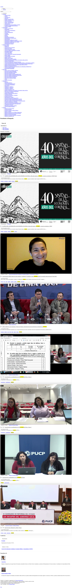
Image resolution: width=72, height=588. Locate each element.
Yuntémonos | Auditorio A (9, 86)
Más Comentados (6, 128)
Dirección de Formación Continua (10, 78)
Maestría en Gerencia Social (9, 108)
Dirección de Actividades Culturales (11, 105)
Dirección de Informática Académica (11, 72)
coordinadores (8, 382)
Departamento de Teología (9, 97)
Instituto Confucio (8, 57)
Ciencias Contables (8, 26)
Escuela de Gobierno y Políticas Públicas (11, 110)
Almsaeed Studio (12, 584)
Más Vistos (4, 127)
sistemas (2, 181)
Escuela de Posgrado (8, 109)
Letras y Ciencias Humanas (9, 21)
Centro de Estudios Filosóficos (10, 47)
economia (5, 231)
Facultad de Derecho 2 (8, 96)
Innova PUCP (7, 85)
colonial (9, 181)
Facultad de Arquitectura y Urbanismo (11, 101)
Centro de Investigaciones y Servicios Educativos (13, 61)
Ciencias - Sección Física (9, 28)
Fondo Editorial (7, 39)
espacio (15, 231)
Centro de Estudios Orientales (10, 67)
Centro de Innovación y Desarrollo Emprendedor (13, 54)
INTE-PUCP (7, 45)
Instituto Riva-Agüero (8, 48)
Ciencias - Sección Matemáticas (10, 30)
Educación (6, 18)
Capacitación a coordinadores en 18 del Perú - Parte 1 (18, 427)
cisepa (2, 281)
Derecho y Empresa (8, 111)
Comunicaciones (7, 17)
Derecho (6, 16)
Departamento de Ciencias (9, 43)
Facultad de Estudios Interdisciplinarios (11, 25)
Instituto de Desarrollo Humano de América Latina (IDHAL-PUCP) (16, 64)
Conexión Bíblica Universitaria (10, 56)
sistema (2, 231)
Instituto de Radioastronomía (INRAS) (11, 93)
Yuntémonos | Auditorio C (9, 88)
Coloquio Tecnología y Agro (9, 89)
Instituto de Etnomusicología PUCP (10, 65)
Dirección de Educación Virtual (10, 73)
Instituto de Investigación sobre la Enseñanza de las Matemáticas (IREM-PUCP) (18, 66)
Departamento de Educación (9, 42)
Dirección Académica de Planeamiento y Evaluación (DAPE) (15, 100)
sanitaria (12, 281)
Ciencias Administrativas (9, 32)
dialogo (15, 281)
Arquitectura (7, 34)
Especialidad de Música (8, 51)
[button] (1, 6)
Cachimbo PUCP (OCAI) (9, 104)
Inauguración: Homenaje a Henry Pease (13, 527)
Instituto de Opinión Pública (9, 60)
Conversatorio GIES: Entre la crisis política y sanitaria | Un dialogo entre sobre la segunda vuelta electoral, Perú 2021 (29, 276)
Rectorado (6, 81)
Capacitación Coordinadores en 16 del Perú (13, 477)
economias (6, 181)
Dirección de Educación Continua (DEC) (11, 98)
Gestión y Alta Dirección (9, 22)
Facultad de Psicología (8, 94)
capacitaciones (6, 482)
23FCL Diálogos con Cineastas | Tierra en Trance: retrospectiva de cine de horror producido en (24, 326)
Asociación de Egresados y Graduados (11, 95)
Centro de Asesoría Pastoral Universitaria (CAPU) (13, 102)
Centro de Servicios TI (19, 580)
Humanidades (7, 29)
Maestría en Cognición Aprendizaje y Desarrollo (13, 115)
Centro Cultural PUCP (8, 53)
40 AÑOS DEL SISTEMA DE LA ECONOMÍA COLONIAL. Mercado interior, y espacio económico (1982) (27, 226)
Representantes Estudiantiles (9, 68)
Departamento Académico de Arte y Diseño (12, 41)
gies (4, 281)
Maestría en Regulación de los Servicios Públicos (13, 113)
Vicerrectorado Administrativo (10, 84)
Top (1, 587)
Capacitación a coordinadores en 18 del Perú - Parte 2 (18, 376)
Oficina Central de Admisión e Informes (11, 70)
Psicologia (6, 36)
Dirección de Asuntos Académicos (10, 77)
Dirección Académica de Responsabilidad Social (13, 74)
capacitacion (3, 382)
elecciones (22, 281)
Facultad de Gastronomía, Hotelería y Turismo (12, 24)
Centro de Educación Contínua (10, 49)
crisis (6, 281)
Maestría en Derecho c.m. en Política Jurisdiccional (13, 112)
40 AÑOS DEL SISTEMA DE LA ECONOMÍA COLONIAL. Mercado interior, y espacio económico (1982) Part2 (31, 175)
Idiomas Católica (7, 55)
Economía (6, 33)
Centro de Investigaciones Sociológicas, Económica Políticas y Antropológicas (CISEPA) (19, 62)
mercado (13, 181)
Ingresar (4, 9)
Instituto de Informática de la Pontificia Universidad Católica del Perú (16, 90)
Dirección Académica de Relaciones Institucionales (13, 75)
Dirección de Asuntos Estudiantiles (10, 71)
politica (9, 281)
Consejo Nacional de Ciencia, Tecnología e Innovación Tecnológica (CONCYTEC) (19, 63)
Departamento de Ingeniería (9, 37)
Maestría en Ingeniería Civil (9, 116)
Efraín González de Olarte (6, 573)
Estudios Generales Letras (9, 19)
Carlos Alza (3, 561)
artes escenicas (7, 31)
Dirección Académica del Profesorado (11, 76)
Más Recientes (3, 125)
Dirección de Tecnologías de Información (11, 91)
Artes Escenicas (7, 23)
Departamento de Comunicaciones (10, 38)
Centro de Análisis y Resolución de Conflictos (12, 50)
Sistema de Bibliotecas (8, 82)
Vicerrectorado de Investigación (10, 83)
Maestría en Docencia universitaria (10, 114)
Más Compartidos (6, 129)
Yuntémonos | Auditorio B (9, 87)
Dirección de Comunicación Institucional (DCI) (12, 103)
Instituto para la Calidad (9, 58)
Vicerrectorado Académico (9, 92)
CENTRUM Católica (8, 52)
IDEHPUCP (7, 46)
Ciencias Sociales (7, 15)
